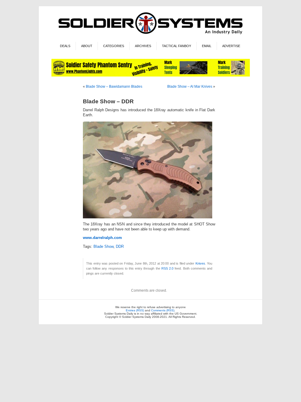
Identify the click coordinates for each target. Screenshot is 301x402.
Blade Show (103, 247)
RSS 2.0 (167, 268)
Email (206, 46)
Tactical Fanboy (176, 46)
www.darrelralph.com (102, 238)
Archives (143, 46)
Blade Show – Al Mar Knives (189, 86)
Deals (65, 46)
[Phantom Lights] (150, 75)
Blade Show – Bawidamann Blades (114, 86)
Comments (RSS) (162, 310)
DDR (120, 247)
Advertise (231, 46)
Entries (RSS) (135, 310)
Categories (113, 46)
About (86, 46)
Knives (200, 263)
